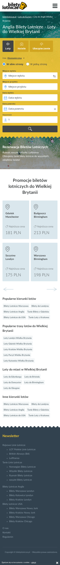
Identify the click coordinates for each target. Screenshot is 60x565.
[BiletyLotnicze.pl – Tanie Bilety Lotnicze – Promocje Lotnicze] (14, 6)
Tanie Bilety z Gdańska (38, 312)
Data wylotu (8, 93)
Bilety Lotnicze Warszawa (16, 306)
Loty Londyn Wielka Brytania (18, 338)
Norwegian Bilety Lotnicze (22, 467)
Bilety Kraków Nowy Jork (22, 513)
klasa (4, 58)
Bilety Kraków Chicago (20, 521)
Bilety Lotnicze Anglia (14, 312)
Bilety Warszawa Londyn (21, 491)
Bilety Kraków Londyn (20, 500)
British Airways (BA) (19, 454)
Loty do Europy (25, 17)
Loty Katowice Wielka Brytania (19, 361)
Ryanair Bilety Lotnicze (20, 475)
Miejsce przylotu (10, 82)
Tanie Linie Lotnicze (12, 462)
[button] (52, 289)
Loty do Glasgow (12, 388)
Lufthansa (14, 458)
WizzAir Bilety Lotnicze (20, 471)
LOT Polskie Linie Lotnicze (22, 449)
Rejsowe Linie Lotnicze (13, 445)
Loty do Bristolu (32, 377)
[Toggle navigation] (55, 6)
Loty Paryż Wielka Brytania (17, 355)
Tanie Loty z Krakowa (38, 317)
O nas (5, 528)
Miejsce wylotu (9, 71)
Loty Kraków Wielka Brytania (18, 349)
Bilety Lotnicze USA (12, 504)
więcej (33, 562)
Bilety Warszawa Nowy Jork (23, 508)
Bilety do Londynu (40, 306)
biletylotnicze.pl (9, 17)
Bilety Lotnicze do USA (15, 317)
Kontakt (6, 532)
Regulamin (7, 537)
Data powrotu (8, 104)
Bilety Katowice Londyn (21, 495)
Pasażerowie (7, 115)
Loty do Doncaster (12, 383)
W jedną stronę (38, 64)
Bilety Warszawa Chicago (22, 517)
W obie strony (15, 64)
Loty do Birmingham (34, 383)
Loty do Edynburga (13, 377)
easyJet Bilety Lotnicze (20, 480)
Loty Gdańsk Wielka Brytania (18, 344)
